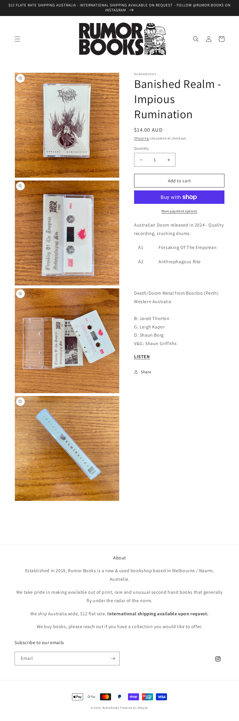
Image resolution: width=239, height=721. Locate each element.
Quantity (141, 148)
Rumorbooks (110, 708)
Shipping (141, 138)
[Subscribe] (112, 658)
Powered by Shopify (134, 708)
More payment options (179, 211)
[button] (17, 39)
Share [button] (146, 371)
